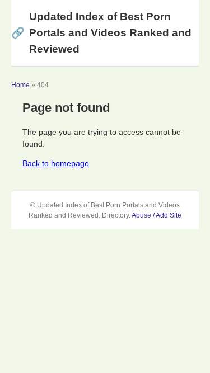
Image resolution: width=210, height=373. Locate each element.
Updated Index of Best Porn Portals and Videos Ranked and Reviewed (101, 33)
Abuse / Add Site (156, 215)
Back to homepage (55, 163)
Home (20, 85)
